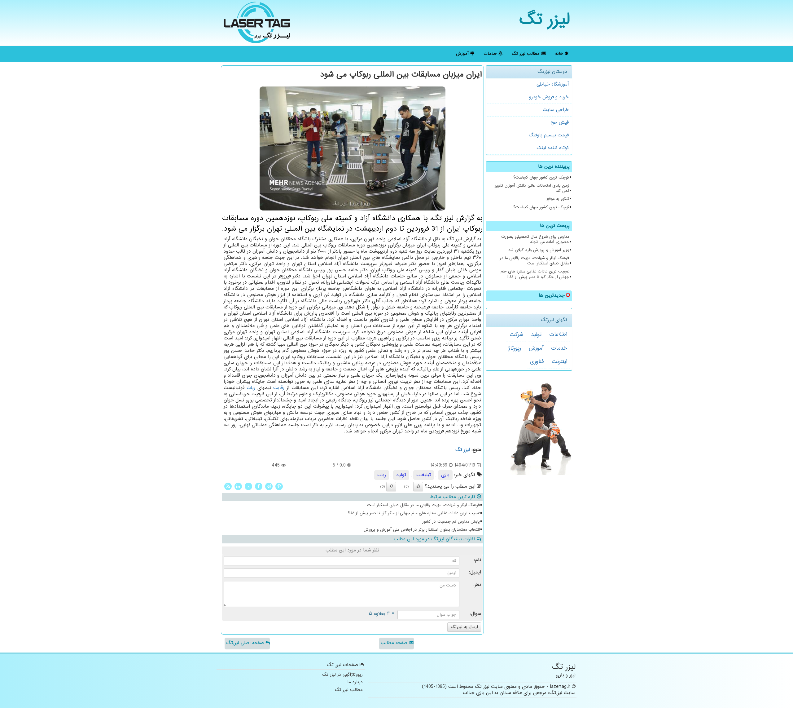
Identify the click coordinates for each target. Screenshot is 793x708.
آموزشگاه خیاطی (553, 84)
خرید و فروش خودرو (549, 97)
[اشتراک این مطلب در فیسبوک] (258, 486)
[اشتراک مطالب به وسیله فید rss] (228, 486)
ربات (251, 388)
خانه (560, 54)
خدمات (491, 54)
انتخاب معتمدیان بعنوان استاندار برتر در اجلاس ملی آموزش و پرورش (422, 529)
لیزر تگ (544, 20)
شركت (516, 334)
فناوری (537, 361)
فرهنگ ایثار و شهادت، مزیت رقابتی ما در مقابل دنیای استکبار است (534, 261)
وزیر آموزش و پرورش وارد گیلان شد (538, 250)
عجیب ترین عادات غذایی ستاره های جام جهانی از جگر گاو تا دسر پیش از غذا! (535, 274)
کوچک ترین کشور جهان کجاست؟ (541, 177)
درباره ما (355, 682)
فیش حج (559, 122)
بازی (445, 475)
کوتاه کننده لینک (553, 148)
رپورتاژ (514, 348)
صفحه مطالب (395, 643)
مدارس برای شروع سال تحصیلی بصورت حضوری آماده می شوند (535, 239)
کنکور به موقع (557, 199)
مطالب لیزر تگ (526, 54)
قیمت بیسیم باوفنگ (549, 135)
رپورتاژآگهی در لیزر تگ (342, 675)
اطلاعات (558, 334)
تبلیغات (423, 475)
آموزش (463, 54)
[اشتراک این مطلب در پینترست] (279, 486)
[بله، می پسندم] (418, 486)
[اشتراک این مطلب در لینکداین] (238, 486)
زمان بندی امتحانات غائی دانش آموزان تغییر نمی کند (532, 188)
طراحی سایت (556, 110)
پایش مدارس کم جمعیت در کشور (451, 521)
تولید (536, 334)
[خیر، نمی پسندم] (391, 486)
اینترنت (559, 361)
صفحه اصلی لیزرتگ (245, 643)
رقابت (278, 388)
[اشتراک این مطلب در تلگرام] (269, 486)
